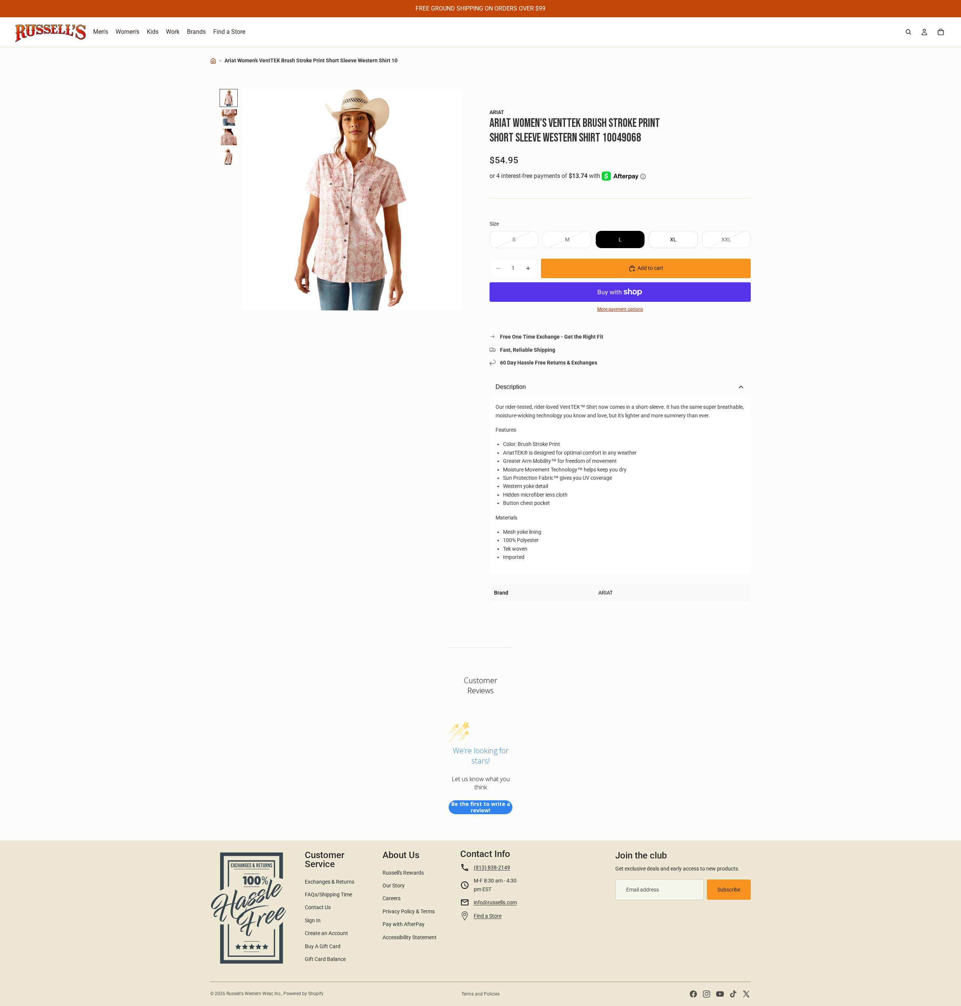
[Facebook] (693, 993)
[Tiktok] (733, 993)
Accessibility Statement (410, 937)
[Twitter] (746, 993)
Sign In (313, 920)
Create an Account (326, 933)
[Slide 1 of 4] (228, 98)
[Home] (213, 61)
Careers (392, 898)
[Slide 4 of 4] (228, 156)
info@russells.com (495, 902)
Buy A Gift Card (322, 946)
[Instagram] (706, 993)
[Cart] (940, 32)
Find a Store (488, 916)
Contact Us (318, 907)
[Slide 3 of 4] (228, 137)
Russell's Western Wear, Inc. (254, 993)
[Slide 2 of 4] (228, 117)
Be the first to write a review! (480, 807)
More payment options (620, 309)
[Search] (908, 32)
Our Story (394, 886)
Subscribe (728, 890)
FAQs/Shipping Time (328, 895)
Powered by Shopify (303, 993)
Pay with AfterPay (404, 924)
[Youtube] (720, 993)
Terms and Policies (480, 994)
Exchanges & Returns (329, 882)
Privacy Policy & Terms (409, 911)
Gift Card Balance (325, 959)
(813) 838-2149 (492, 867)
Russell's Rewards (403, 873)
